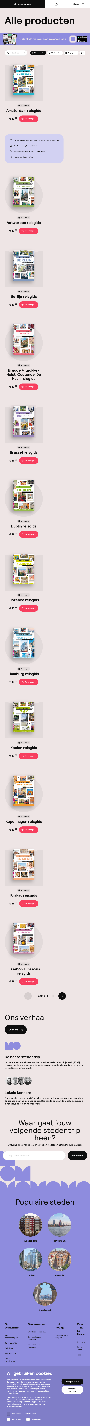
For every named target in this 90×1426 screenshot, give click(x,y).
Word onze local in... (37, 1332)
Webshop (9, 1348)
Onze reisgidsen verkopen (35, 1338)
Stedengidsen (56, 53)
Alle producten (39, 53)
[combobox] (16, 53)
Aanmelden (77, 1155)
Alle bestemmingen (11, 1336)
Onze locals (79, 1348)
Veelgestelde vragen (62, 1336)
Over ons (13, 1029)
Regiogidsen (72, 53)
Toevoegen (30, 118)
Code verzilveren (10, 1359)
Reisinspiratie (11, 1343)
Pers (79, 1355)
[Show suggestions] (24, 53)
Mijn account (10, 1353)
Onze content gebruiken (34, 1346)
